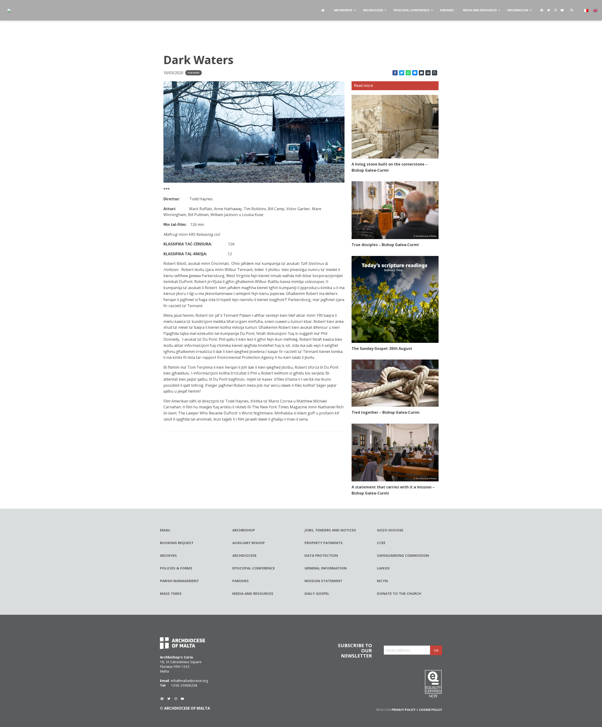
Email (165, 530)
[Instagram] (555, 10)
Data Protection (321, 555)
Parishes (240, 580)
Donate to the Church (399, 593)
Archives (168, 555)
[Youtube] (562, 10)
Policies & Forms (176, 568)
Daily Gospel (317, 593)
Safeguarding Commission (403, 555)
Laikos (383, 568)
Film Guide (193, 72)
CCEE (381, 542)
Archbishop (243, 530)
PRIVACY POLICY (404, 710)
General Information (326, 568)
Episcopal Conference (253, 568)
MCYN (382, 580)
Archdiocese (244, 555)
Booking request (177, 542)
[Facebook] (542, 10)
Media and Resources (252, 593)
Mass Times (171, 593)
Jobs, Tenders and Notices (330, 530)
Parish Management (179, 580)
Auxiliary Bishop (248, 542)
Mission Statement (323, 580)
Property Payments (324, 542)
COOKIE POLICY (430, 710)
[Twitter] (548, 10)
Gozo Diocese (390, 530)
